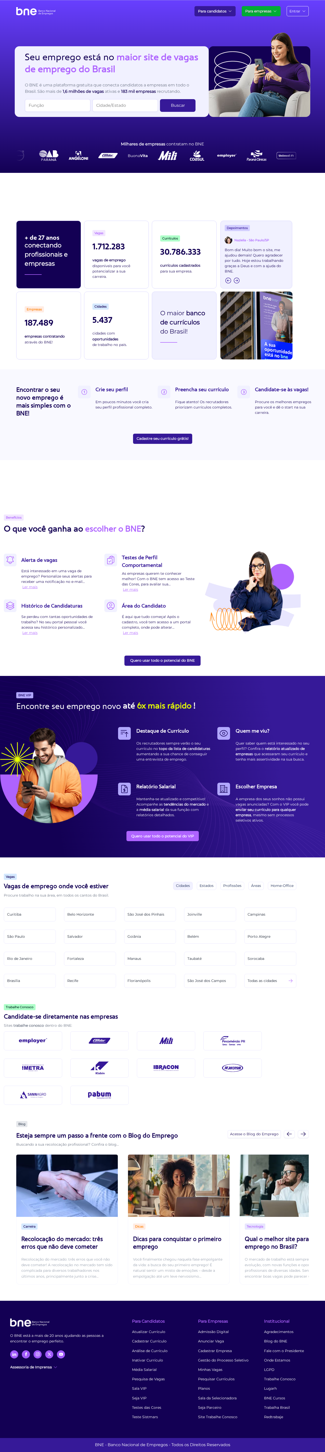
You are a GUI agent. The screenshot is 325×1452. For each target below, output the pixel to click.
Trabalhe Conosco (280, 1379)
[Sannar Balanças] (33, 1095)
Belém (193, 936)
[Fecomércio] (232, 1040)
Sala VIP (139, 1388)
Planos (204, 1388)
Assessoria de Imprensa (31, 1367)
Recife (72, 980)
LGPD (269, 1369)
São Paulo (16, 936)
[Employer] (33, 1040)
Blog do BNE (275, 1341)
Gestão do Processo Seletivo (223, 1360)
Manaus (134, 958)
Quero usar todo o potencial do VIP (162, 836)
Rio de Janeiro (19, 958)
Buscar (178, 105)
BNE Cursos (274, 1398)
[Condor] (99, 1040)
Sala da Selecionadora (217, 1398)
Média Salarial (144, 1369)
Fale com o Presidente (284, 1351)
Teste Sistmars (145, 1417)
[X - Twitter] (49, 1354)
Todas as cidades (262, 980)
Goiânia (134, 936)
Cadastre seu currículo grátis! (163, 438)
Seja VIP (139, 1398)
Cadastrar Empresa (215, 1351)
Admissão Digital (213, 1331)
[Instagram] (38, 1354)
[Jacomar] (232, 1068)
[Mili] (166, 1040)
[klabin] (99, 1068)
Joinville (194, 914)
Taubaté (194, 958)
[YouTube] (61, 1354)
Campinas (256, 914)
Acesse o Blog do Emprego (254, 1134)
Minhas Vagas (210, 1369)
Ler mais (30, 587)
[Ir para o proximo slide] (303, 1134)
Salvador (75, 936)
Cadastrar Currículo (149, 1341)
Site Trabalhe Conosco (217, 1417)
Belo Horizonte (80, 914)
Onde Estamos (277, 1360)
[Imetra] (33, 1068)
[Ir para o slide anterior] (289, 1134)
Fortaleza (75, 958)
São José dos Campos (206, 980)
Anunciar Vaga (211, 1341)
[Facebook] (26, 1354)
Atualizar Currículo (148, 1331)
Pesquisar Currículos (216, 1379)
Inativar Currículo (147, 1360)
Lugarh (270, 1388)
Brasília (13, 980)
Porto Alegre (259, 936)
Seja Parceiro (209, 1407)
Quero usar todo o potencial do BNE (162, 660)
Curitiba (14, 914)
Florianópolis (139, 980)
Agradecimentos (279, 1331)
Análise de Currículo (150, 1351)
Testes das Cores (146, 1407)
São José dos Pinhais (145, 914)
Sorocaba (256, 958)
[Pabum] (99, 1095)
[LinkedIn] (14, 1354)
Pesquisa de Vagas (148, 1379)
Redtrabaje (273, 1417)
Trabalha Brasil (277, 1407)
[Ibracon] (166, 1068)
